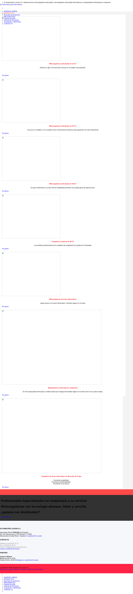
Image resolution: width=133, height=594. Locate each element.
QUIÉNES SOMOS (10, 11)
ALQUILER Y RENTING (12, 588)
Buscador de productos (12, 15)
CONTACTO (8, 590)
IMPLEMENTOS (9, 583)
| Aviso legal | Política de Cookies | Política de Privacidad (23, 569)
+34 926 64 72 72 (12, 543)
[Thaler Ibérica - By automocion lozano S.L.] (11, 4)
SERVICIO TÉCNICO (11, 586)
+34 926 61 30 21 (9, 545)
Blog (1, 569)
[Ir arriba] (2, 574)
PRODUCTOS (9, 13)
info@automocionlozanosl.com (16, 547)
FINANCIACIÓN (9, 584)
